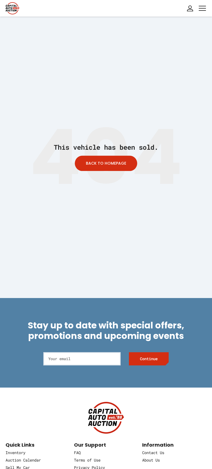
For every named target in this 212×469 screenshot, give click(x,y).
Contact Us (153, 452)
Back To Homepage (106, 163)
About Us (151, 460)
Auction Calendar (23, 460)
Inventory (15, 452)
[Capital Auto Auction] (12, 7)
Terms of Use (87, 460)
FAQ (77, 452)
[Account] (190, 8)
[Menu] (202, 8)
